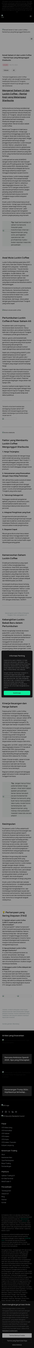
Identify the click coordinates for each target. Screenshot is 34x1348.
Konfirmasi (17, 693)
